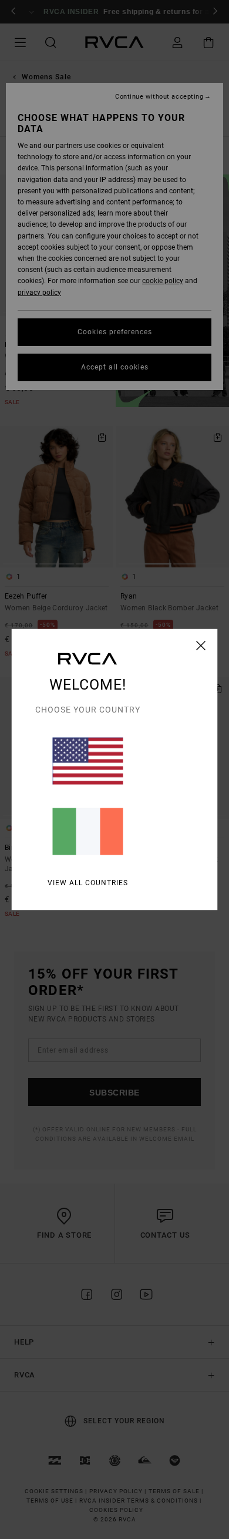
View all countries (88, 883)
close (201, 645)
